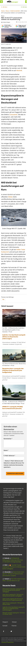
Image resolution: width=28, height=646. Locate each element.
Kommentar (8, 439)
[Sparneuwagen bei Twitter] (12, 632)
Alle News (5, 7)
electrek (19, 70)
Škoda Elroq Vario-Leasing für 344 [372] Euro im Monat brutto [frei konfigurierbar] (12, 370)
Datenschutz (11, 642)
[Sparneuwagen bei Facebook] (4, 632)
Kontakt (5, 626)
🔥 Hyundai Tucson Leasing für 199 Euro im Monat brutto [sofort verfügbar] (14, 566)
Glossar (14, 622)
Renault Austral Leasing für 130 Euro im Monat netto (14, 613)
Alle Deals (24, 7)
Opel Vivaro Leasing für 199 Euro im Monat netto (13, 603)
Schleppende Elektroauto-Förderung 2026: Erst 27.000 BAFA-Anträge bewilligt (13, 560)
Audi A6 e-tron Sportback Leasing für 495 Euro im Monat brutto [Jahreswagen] (13, 336)
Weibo (10, 197)
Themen (13, 626)
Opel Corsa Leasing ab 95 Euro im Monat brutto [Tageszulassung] (13, 599)
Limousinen (13, 115)
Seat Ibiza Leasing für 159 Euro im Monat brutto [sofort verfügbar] (13, 595)
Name (6, 450)
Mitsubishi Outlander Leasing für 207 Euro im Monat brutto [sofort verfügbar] (14, 590)
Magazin (5, 622)
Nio (3, 299)
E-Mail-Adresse (9, 455)
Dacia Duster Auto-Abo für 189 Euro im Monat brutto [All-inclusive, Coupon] (13, 573)
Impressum (4, 642)
